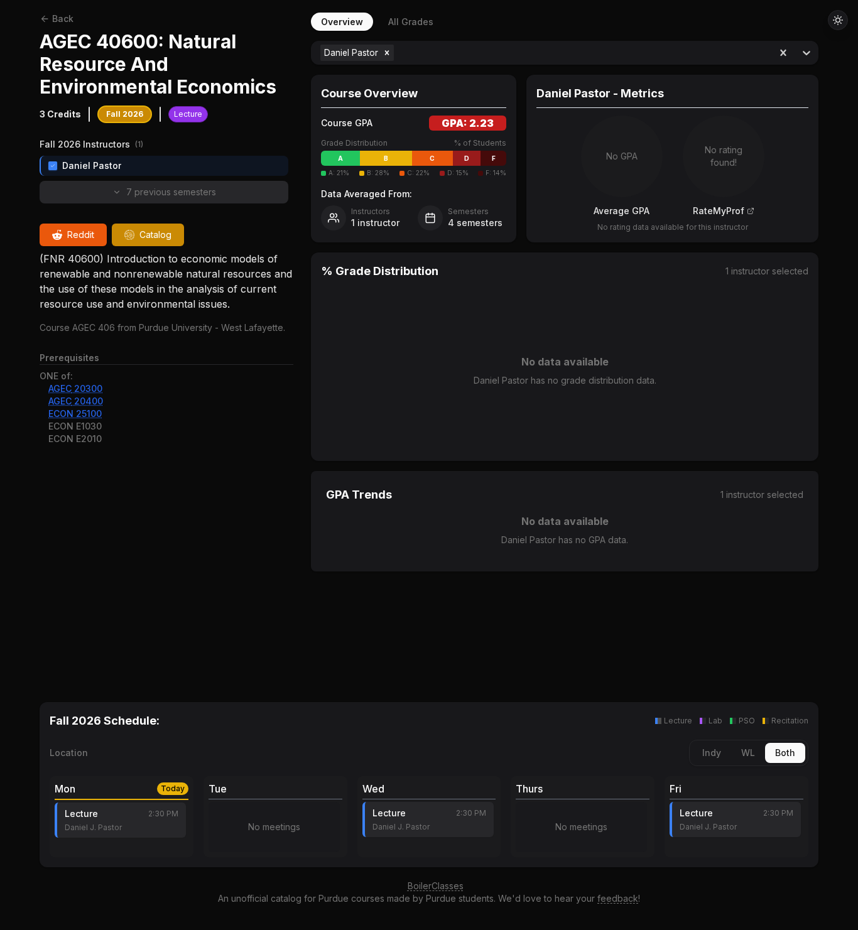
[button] (387, 53)
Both (785, 752)
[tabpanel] (564, 356)
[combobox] (397, 52)
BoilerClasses (436, 885)
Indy (711, 752)
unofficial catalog (266, 898)
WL (748, 752)
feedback (617, 898)
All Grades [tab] (410, 21)
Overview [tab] (342, 21)
